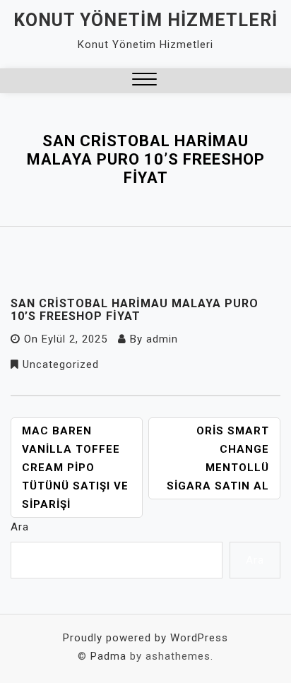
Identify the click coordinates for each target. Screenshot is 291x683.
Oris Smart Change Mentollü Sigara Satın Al (218, 458)
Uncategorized (61, 364)
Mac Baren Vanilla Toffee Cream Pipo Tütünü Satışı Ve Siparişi (75, 467)
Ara (20, 527)
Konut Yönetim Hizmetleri (145, 20)
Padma (108, 656)
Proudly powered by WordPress (145, 637)
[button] (144, 81)
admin (162, 339)
